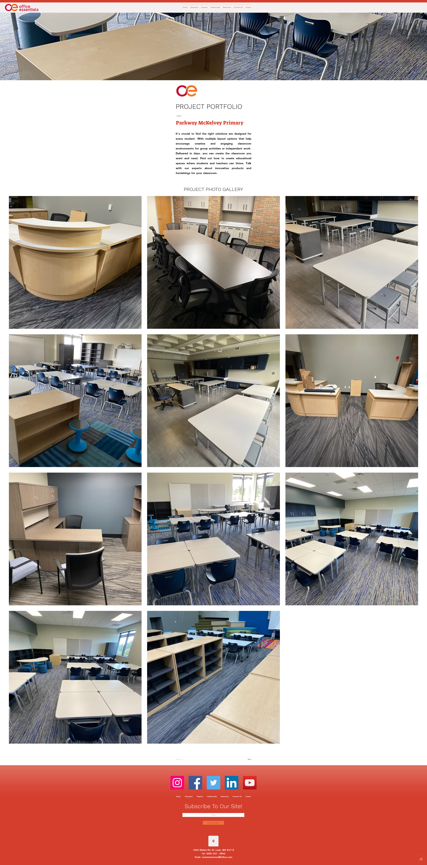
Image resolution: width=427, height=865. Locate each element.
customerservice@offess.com (217, 857)
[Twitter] (213, 782)
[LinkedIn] (231, 782)
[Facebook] (195, 782)
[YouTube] (250, 782)
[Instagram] (177, 782)
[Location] (213, 841)
